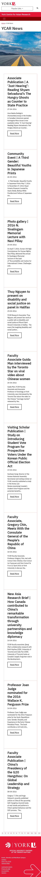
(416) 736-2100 (6, 861)
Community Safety (6, 867)
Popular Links (16, 8)
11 (32, 833)
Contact (3, 859)
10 (28, 833)
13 (39, 833)
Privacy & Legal (5, 869)
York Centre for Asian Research (16, 14)
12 (35, 833)
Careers (3, 873)
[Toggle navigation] (4, 19)
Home (3, 23)
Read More (14, 133)
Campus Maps (5, 863)
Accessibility (5, 871)
